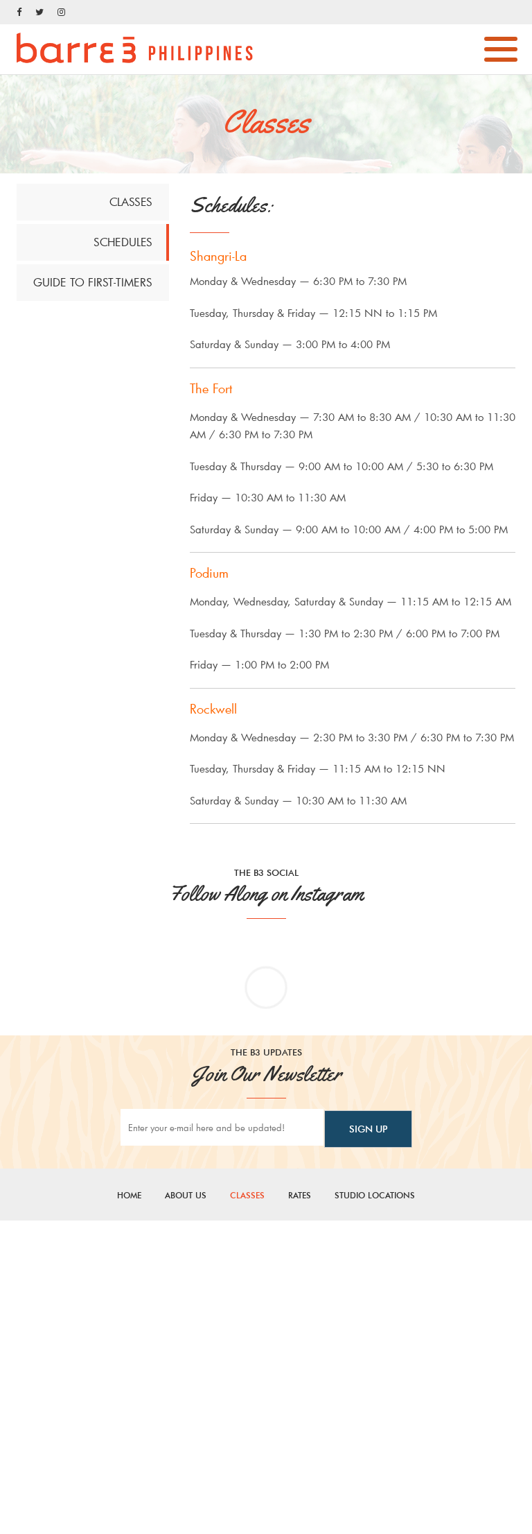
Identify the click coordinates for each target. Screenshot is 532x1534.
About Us (185, 1195)
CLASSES (130, 201)
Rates (299, 1195)
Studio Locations (375, 1195)
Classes (247, 1195)
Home (129, 1195)
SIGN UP (368, 1129)
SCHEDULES (123, 241)
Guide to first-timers (92, 282)
